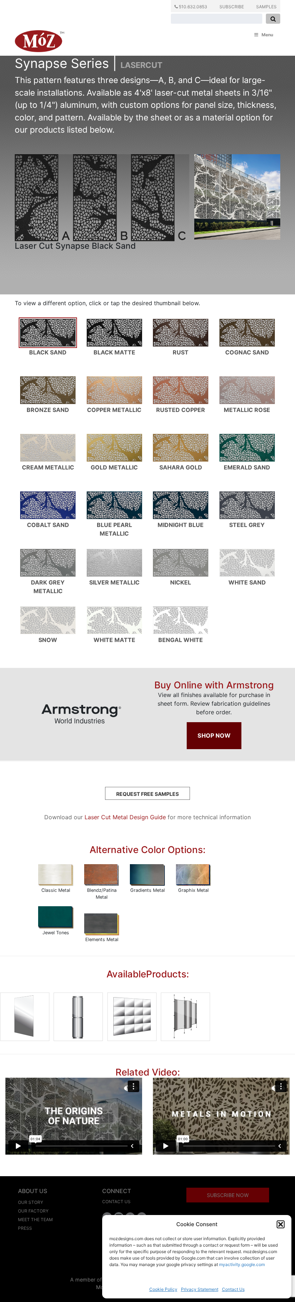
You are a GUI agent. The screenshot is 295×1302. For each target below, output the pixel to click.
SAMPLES (266, 6)
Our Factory (33, 1211)
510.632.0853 (192, 6)
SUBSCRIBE (231, 6)
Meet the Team (35, 1219)
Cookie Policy (163, 1289)
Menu (267, 34)
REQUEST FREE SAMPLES (147, 794)
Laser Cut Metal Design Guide (125, 817)
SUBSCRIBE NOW (228, 1195)
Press (25, 1228)
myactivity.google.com (242, 1264)
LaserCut (142, 65)
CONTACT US (116, 1201)
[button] (280, 1224)
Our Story (30, 1202)
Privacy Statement (199, 1289)
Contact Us (233, 1289)
